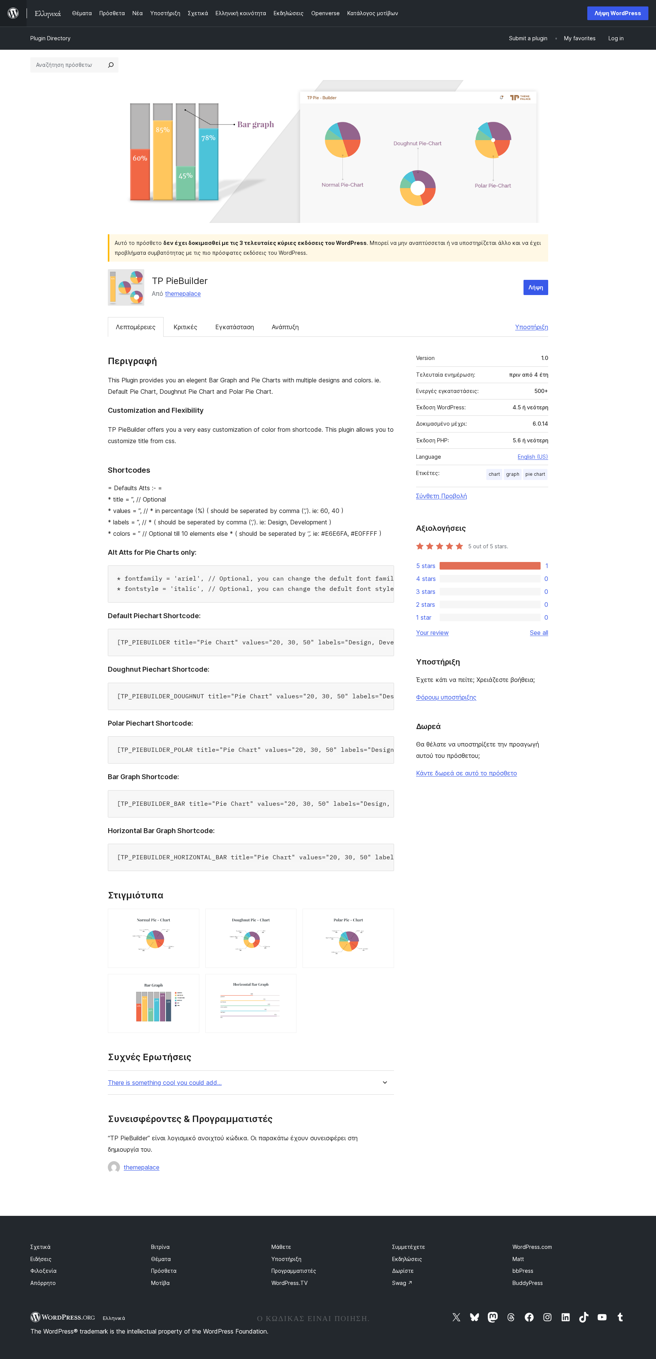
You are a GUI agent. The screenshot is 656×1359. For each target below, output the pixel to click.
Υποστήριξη (531, 327)
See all (539, 632)
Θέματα (161, 1259)
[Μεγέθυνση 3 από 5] (384, 919)
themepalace (183, 293)
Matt (518, 1259)
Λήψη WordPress (617, 13)
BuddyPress (527, 1283)
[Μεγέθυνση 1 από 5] (189, 919)
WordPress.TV (289, 1283)
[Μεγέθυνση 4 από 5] (189, 984)
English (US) (533, 456)
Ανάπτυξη (285, 327)
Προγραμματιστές (293, 1270)
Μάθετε (281, 1247)
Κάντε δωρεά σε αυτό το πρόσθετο (466, 773)
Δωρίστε (403, 1270)
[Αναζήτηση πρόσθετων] (110, 65)
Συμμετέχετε (408, 1247)
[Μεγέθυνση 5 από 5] (286, 984)
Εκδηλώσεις (407, 1259)
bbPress (522, 1270)
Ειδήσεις (41, 1259)
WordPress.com (532, 1247)
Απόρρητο (43, 1283)
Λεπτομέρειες (136, 327)
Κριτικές (185, 327)
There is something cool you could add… (165, 1082)
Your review (432, 632)
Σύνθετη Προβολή (441, 496)
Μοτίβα (160, 1283)
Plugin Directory (50, 38)
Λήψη (535, 287)
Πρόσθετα (164, 1270)
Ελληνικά (114, 1318)
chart (494, 474)
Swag (402, 1283)
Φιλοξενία (43, 1270)
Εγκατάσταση (234, 327)
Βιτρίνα (160, 1247)
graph (512, 474)
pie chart (535, 474)
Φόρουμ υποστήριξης (446, 697)
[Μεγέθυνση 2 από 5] (286, 919)
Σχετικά (40, 1247)
